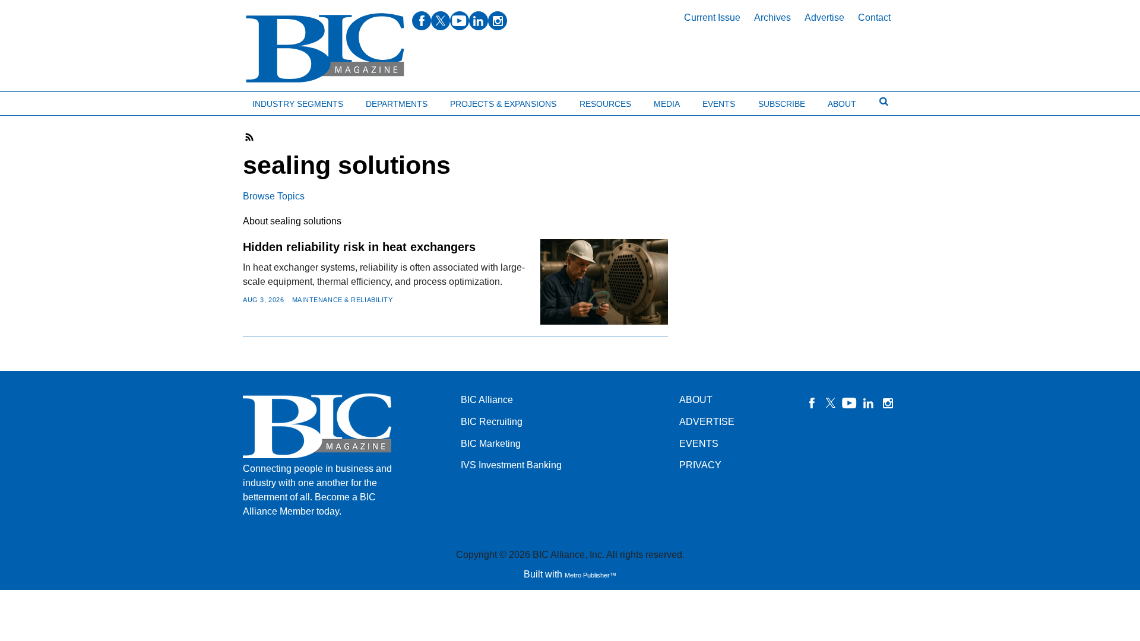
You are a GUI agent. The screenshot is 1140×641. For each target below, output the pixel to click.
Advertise (824, 17)
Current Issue (712, 17)
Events (718, 104)
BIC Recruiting (491, 422)
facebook (421, 20)
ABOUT (695, 400)
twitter (440, 20)
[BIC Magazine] (325, 48)
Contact (874, 17)
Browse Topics (274, 196)
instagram (497, 20)
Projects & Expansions (503, 104)
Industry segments (297, 104)
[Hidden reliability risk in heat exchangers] (604, 281)
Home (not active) (35, 101)
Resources (605, 104)
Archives (772, 17)
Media (667, 104)
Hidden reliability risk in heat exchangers (359, 246)
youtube (459, 20)
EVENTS (698, 444)
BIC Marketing (491, 444)
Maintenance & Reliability (342, 299)
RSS (250, 137)
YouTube (849, 403)
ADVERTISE (706, 422)
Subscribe (781, 104)
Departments (397, 104)
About (842, 104)
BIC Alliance (487, 400)
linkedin (478, 20)
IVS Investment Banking (511, 465)
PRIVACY (700, 465)
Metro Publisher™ (590, 575)
